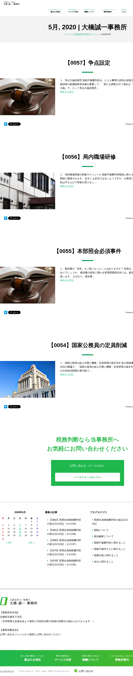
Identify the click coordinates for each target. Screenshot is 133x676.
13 (20, 528)
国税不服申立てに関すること (110, 549)
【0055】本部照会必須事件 (87, 251)
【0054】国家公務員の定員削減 (87, 345)
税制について (101, 530)
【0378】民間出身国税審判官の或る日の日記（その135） (64, 562)
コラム (124, 11)
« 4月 (9, 542)
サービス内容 (73, 11)
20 (20, 532)
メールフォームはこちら (87, 477)
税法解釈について (104, 536)
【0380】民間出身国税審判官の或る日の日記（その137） (64, 542)
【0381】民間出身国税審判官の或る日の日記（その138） (64, 532)
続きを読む (68, 92)
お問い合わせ (86, 671)
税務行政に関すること (106, 555)
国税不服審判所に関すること (110, 542)
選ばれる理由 (55, 11)
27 (20, 535)
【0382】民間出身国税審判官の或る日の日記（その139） (64, 521)
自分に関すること (104, 561)
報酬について (89, 11)
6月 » (31, 542)
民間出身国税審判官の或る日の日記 (110, 521)
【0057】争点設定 (87, 63)
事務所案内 (107, 11)
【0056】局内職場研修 (87, 157)
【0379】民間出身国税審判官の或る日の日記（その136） (64, 552)
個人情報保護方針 (7, 671)
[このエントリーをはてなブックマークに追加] (5, 124)
